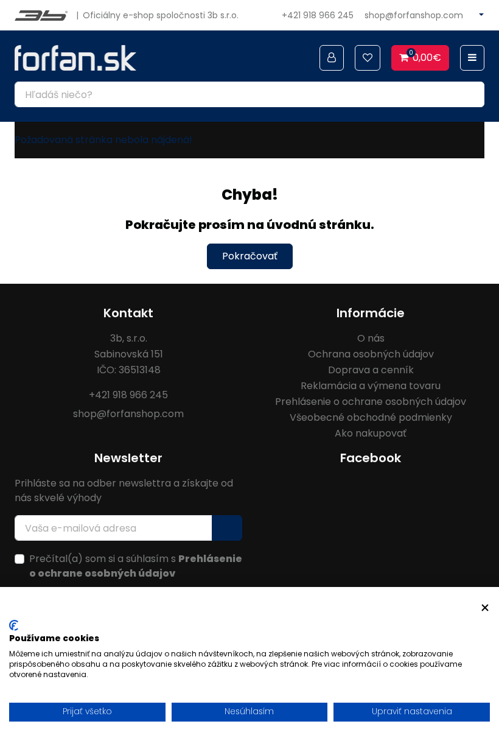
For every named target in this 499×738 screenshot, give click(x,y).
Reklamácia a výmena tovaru (371, 386)
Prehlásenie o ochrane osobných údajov (370, 402)
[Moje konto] (331, 58)
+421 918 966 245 (318, 15)
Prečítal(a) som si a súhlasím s (135, 566)
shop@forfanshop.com (414, 15)
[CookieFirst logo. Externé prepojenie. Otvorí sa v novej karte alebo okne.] (13, 625)
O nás (371, 338)
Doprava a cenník (371, 370)
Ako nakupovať (371, 433)
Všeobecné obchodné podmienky (371, 417)
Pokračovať (249, 256)
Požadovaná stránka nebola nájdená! (103, 140)
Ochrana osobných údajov (371, 354)
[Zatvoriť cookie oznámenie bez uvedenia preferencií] (485, 608)
